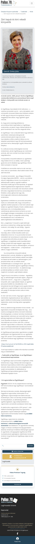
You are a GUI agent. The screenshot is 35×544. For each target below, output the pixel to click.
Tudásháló (24, 12)
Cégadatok (4, 523)
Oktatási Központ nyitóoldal (9, 12)
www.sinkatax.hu (10, 87)
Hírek (31, 12)
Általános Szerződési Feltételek (16, 523)
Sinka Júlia (14, 71)
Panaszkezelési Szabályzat (17, 525)
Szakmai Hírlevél (17, 451)
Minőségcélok (6, 525)
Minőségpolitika (28, 523)
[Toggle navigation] (31, 3)
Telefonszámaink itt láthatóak (8, 513)
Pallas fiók (17, 541)
